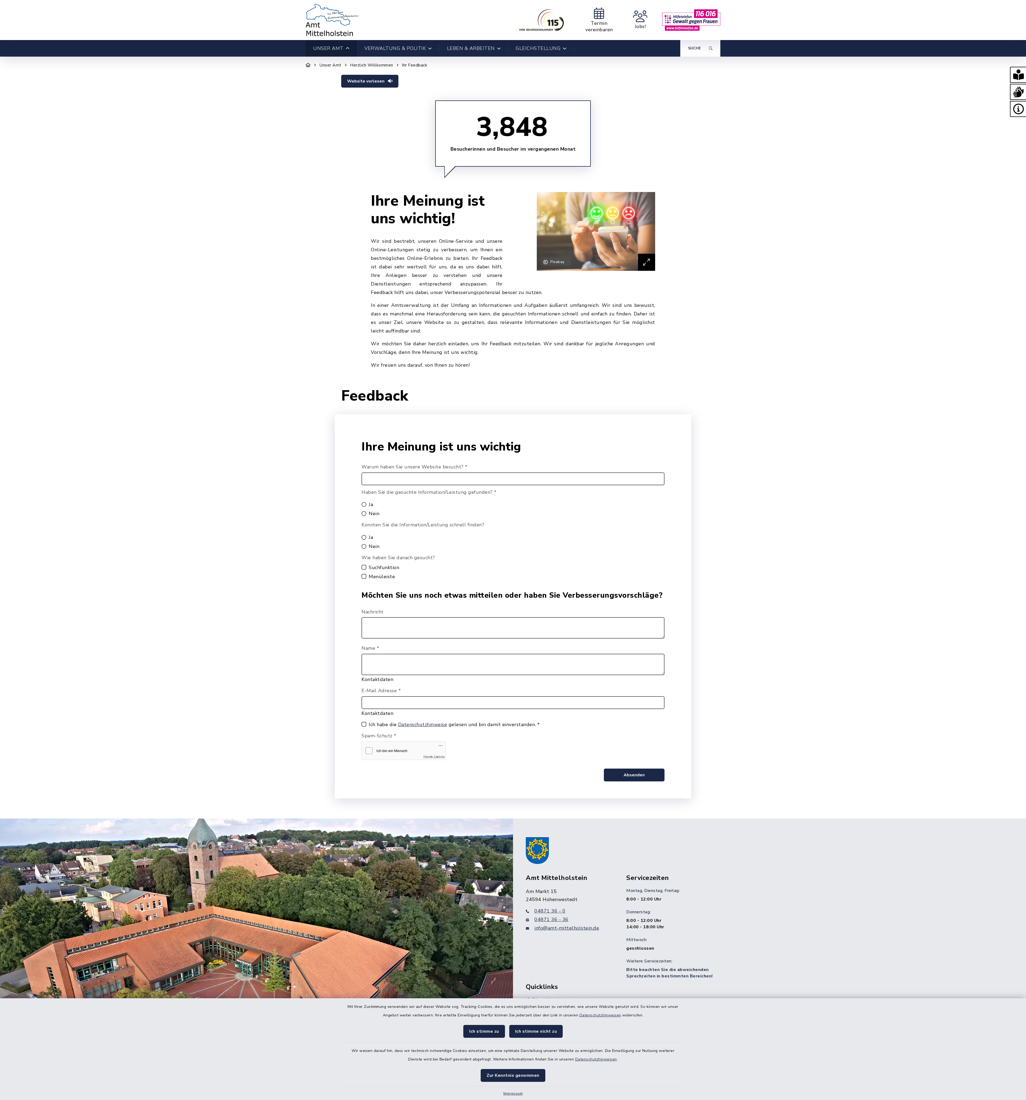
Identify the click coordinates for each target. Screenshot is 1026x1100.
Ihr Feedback (414, 65)
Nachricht (373, 612)
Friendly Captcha (434, 756)
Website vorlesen (366, 81)
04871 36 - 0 (549, 911)
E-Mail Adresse (381, 690)
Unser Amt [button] (328, 48)
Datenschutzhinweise (422, 724)
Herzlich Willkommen (371, 65)
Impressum (513, 1093)
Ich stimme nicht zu (536, 1031)
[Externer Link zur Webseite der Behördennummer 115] (541, 20)
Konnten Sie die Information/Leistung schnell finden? (423, 525)
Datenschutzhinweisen (600, 1015)
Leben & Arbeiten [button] (471, 48)
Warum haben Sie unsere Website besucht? (415, 467)
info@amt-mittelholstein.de (566, 928)
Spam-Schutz (379, 736)
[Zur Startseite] (308, 65)
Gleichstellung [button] (538, 48)
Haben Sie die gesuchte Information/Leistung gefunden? (429, 492)
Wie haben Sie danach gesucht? (398, 557)
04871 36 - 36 (551, 919)
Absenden (634, 775)
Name (370, 648)
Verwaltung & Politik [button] (395, 48)
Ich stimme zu (484, 1031)
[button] (1018, 75)
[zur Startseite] (332, 20)
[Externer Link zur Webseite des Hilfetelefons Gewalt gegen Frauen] (691, 20)
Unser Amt (330, 65)
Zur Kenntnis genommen (513, 1075)
